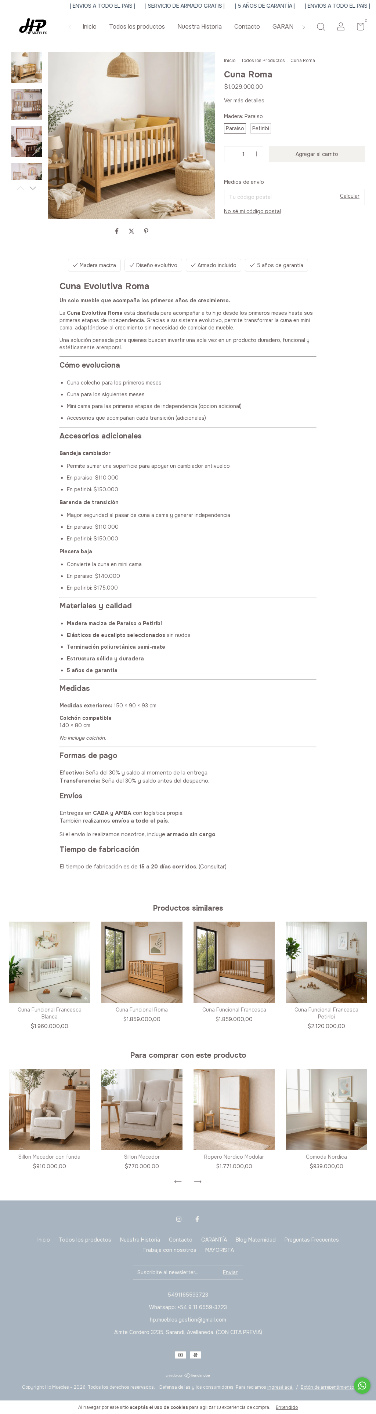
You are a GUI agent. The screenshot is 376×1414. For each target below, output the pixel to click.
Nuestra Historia (199, 26)
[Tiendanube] (188, 1376)
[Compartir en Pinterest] (146, 231)
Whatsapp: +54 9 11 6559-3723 (188, 1307)
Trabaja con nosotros (169, 1250)
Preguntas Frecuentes (312, 1239)
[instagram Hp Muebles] (179, 1219)
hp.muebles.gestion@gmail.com (188, 1319)
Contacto (247, 26)
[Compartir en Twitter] (132, 231)
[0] (358, 28)
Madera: (243, 116)
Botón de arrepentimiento (327, 1387)
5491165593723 (188, 1294)
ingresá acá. (280, 1387)
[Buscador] (321, 27)
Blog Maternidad (256, 1239)
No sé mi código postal (252, 211)
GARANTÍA (287, 26)
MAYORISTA (219, 1250)
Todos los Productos (263, 60)
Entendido (287, 1407)
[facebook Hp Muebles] (197, 1219)
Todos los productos (137, 26)
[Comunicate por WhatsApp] (362, 1385)
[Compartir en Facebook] (117, 231)
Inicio (90, 26)
